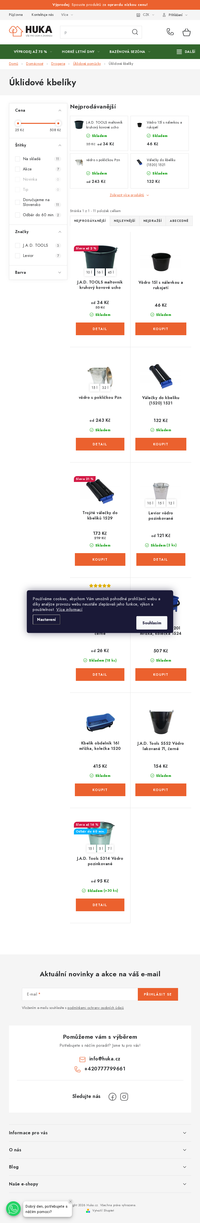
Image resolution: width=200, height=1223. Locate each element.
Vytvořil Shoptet (103, 1210)
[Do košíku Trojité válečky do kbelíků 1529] (100, 559)
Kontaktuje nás (42, 14)
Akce (41, 169)
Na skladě (41, 159)
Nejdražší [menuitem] (152, 221)
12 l (171, 503)
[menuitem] (33, 51)
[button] (13, 1208)
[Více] (186, 51)
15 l (94, 387)
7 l (110, 848)
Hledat (135, 32)
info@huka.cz (104, 1058)
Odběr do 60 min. (41, 215)
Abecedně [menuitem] (179, 221)
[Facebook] (112, 1097)
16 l (100, 272)
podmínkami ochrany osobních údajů (96, 1007)
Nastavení (46, 619)
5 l (101, 848)
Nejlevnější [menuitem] (124, 221)
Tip (41, 189)
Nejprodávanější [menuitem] (90, 221)
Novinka (41, 179)
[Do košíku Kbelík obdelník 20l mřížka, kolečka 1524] (160, 674)
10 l (89, 272)
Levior (41, 255)
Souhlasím (151, 623)
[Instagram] (124, 1097)
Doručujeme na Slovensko (41, 202)
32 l (105, 387)
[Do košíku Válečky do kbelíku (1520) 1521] (160, 444)
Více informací (69, 609)
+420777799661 (171, 32)
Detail (100, 329)
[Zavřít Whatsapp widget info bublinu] (70, 1201)
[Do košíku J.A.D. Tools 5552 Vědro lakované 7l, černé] (160, 789)
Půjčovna (16, 14)
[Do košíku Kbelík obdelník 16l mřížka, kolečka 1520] (100, 789)
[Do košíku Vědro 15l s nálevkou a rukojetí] (160, 329)
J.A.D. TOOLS (41, 245)
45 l (111, 272)
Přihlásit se (158, 994)
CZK (146, 14)
